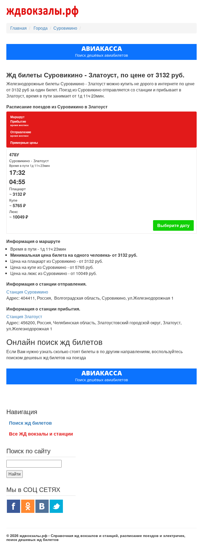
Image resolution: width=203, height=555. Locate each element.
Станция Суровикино (27, 292)
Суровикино (65, 28)
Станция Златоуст (24, 316)
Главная (18, 28)
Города (41, 28)
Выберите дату (173, 225)
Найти (14, 474)
